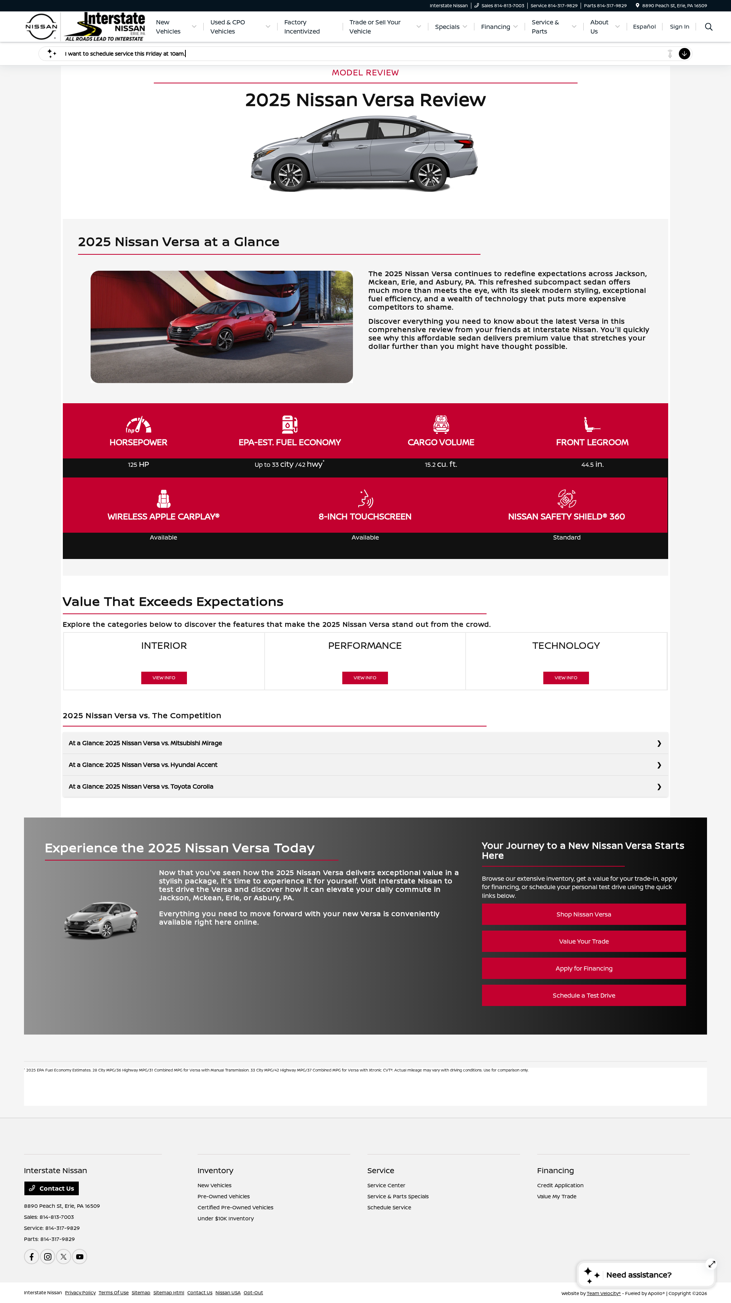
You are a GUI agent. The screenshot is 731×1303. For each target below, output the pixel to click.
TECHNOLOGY (566, 659)
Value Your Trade (584, 941)
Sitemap (141, 1292)
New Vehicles (214, 1185)
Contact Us (56, 1188)
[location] (637, 5)
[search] (709, 27)
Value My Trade (556, 1196)
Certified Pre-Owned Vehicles (235, 1207)
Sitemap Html (168, 1292)
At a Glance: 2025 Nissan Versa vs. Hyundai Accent (143, 764)
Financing (555, 1170)
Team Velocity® (604, 1293)
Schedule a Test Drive (584, 995)
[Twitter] (63, 1256)
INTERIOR (164, 659)
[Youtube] (79, 1256)
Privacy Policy (80, 1292)
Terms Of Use (114, 1292)
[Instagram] (47, 1256)
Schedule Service (389, 1207)
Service (380, 1170)
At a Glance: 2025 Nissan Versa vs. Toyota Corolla (141, 786)
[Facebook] (31, 1256)
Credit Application (560, 1185)
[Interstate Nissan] (85, 26)
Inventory (215, 1170)
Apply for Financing (584, 968)
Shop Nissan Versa (584, 914)
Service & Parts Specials (398, 1196)
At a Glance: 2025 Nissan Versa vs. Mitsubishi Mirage (145, 743)
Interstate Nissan (43, 1292)
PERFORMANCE (365, 659)
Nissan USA (228, 1292)
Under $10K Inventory (226, 1218)
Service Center (386, 1185)
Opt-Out (253, 1292)
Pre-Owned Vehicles (224, 1196)
